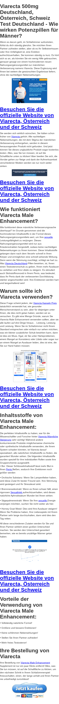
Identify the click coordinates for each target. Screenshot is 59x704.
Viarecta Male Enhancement (35, 662)
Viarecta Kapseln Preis (45, 303)
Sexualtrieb (16, 492)
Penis (9, 469)
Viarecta (15, 136)
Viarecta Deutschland (16, 263)
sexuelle (48, 237)
